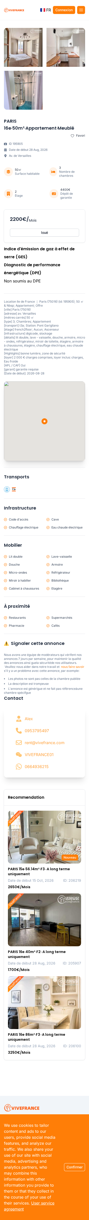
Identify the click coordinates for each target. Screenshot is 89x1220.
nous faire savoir (72, 667)
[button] (45, 10)
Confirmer (75, 1167)
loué (44, 232)
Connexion (64, 10)
